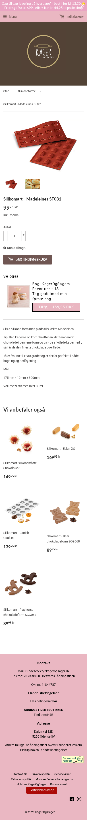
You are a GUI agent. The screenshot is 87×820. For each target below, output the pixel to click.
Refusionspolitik (21, 779)
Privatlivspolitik (40, 774)
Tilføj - (56, 307)
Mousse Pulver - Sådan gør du (54, 779)
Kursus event (58, 784)
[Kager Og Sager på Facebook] (71, 800)
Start (6, 91)
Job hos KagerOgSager (31, 784)
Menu (13, 16)
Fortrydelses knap (41, 790)
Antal (7, 227)
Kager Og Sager (45, 812)
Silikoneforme (27, 91)
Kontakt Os (20, 774)
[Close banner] (82, 5)
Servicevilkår (62, 774)
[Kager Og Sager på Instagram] (79, 800)
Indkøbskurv (75, 16)
